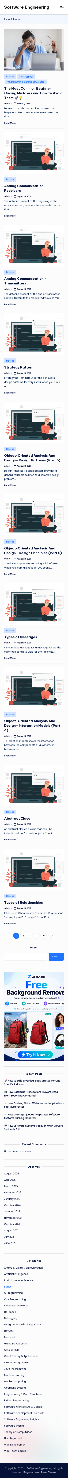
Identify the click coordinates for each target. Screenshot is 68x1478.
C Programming (13, 1293)
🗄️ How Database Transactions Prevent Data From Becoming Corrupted (31, 1093)
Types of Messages (20, 637)
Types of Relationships (23, 902)
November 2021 (13, 1218)
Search (34, 947)
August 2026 (11, 1173)
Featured (9, 1337)
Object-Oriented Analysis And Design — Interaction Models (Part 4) (32, 725)
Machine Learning (14, 1375)
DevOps (9, 1331)
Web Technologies (15, 1451)
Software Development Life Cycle (24, 1413)
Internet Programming (17, 1362)
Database (10, 1312)
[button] (52, 936)
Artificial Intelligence (16, 1274)
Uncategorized (13, 1438)
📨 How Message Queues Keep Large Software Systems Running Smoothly (32, 1116)
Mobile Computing (15, 1381)
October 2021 (12, 1224)
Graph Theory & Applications (21, 1356)
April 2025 (10, 1180)
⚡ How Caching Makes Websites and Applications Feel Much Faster (34, 1105)
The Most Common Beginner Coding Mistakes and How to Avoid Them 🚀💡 (33, 93)
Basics (10, 76)
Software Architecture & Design (23, 1407)
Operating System (15, 1387)
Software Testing (14, 1425)
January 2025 (12, 1199)
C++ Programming (15, 1299)
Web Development (15, 1444)
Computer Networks (16, 1305)
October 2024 (12, 1205)
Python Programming (16, 1400)
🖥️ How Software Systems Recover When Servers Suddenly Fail (33, 1127)
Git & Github (11, 1350)
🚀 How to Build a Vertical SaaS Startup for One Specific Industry (32, 1082)
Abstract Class (17, 818)
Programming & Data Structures (26, 81)
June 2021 (10, 1243)
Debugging (26, 76)
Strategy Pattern (18, 367)
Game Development (16, 1343)
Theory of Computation (18, 1432)
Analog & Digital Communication (23, 1267)
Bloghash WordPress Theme (40, 1472)
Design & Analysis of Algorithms (22, 1324)
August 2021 (11, 1230)
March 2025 (11, 1186)
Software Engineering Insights (21, 1419)
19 (44, 935)
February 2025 (12, 1192)
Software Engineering (26, 7)
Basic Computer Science (18, 1280)
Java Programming (15, 1369)
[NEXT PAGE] (52, 936)
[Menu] (62, 7)
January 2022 (12, 1211)
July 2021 (9, 1237)
